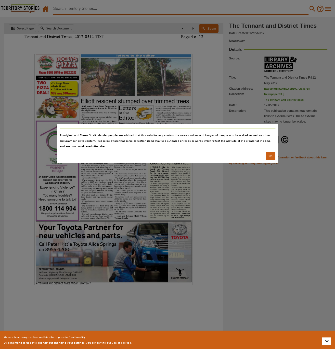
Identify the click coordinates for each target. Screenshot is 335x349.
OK (271, 156)
